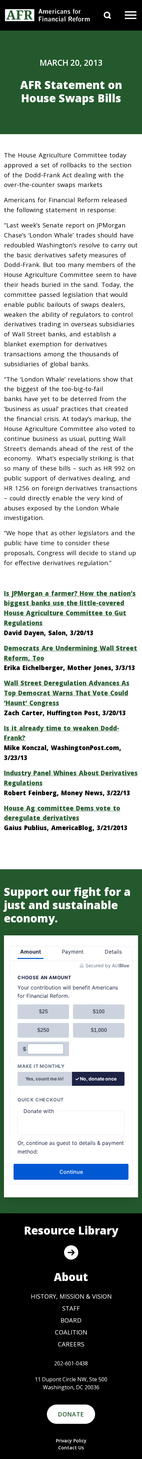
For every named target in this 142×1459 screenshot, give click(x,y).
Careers (71, 1344)
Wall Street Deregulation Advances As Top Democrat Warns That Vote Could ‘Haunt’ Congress (66, 693)
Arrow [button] (71, 1252)
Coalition (71, 1332)
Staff (71, 1308)
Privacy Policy (71, 1440)
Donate (71, 1414)
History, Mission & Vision (71, 1296)
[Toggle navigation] (131, 15)
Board (71, 1320)
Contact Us (71, 1447)
